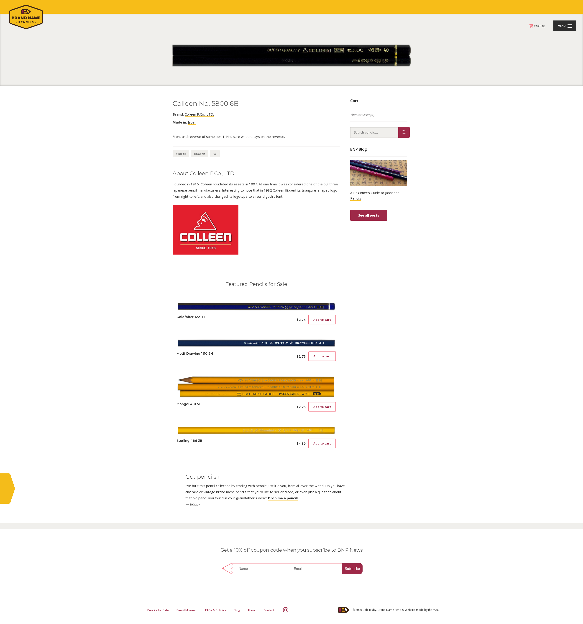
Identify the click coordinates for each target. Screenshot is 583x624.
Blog (237, 610)
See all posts (368, 215)
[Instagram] (286, 610)
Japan (192, 122)
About (252, 610)
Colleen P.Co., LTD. (199, 114)
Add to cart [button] (322, 320)
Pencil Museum (186, 610)
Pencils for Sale (158, 610)
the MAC (433, 610)
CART (539, 26)
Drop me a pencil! (283, 498)
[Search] (404, 132)
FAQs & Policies (215, 610)
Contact (268, 610)
